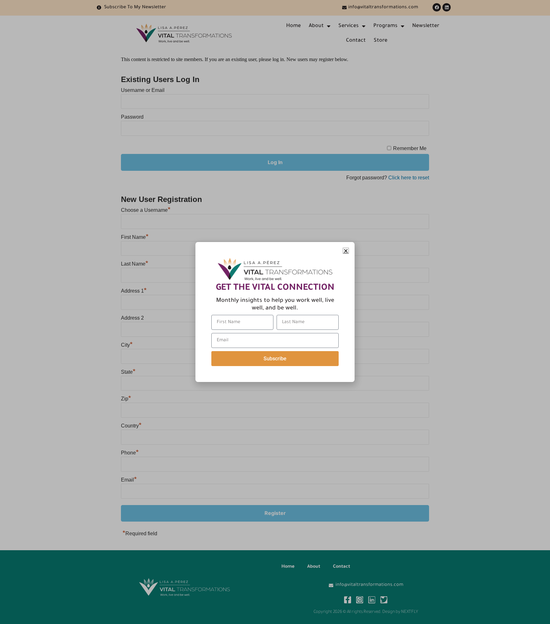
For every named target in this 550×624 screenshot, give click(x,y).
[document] (275, 312)
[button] (345, 250)
